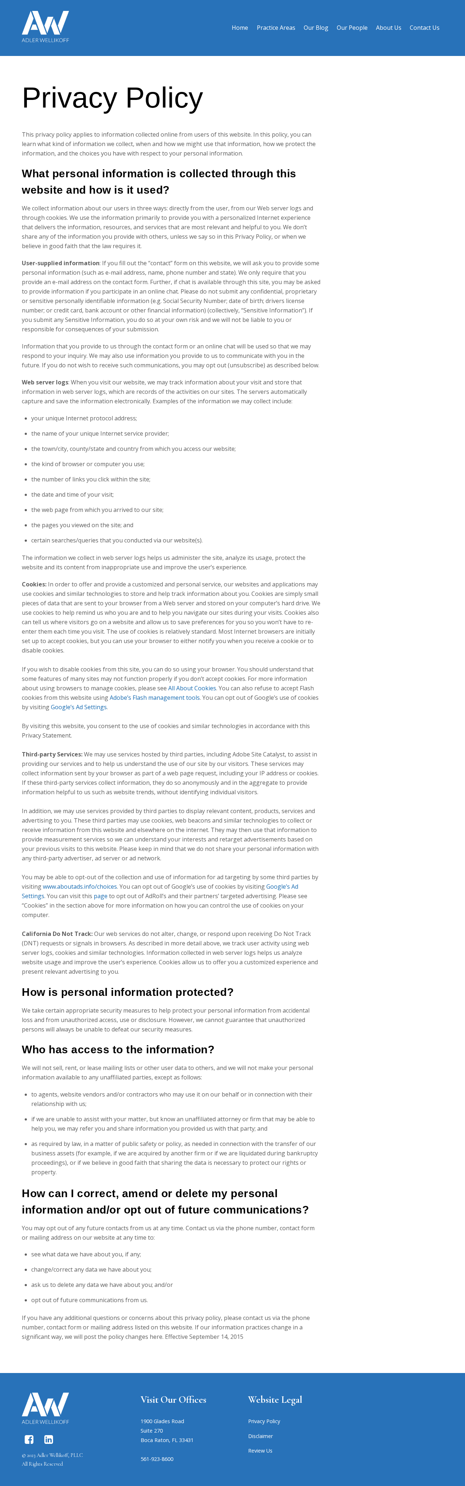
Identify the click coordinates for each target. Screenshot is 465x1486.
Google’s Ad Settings (79, 707)
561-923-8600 (157, 1458)
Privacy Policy (264, 1421)
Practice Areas (276, 28)
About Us (388, 28)
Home (240, 28)
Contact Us (425, 28)
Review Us (260, 1450)
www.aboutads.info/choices (80, 887)
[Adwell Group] (45, 38)
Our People (352, 28)
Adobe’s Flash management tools (155, 698)
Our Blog (316, 28)
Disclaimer (260, 1436)
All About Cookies (192, 688)
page (101, 896)
